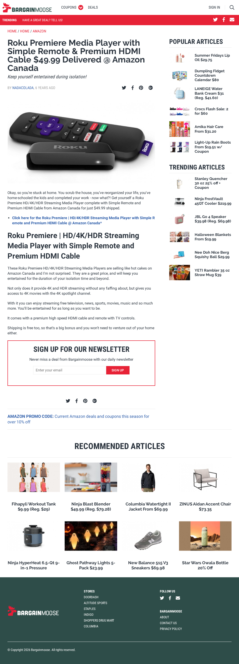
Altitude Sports (95, 603)
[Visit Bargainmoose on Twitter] (215, 20)
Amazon (39, 31)
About (164, 617)
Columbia (91, 626)
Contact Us (168, 623)
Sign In (214, 7)
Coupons (68, 7)
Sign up (118, 370)
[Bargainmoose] (27, 7)
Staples (89, 609)
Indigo (88, 614)
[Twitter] (124, 88)
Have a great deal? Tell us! (42, 20)
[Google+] (150, 88)
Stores (89, 591)
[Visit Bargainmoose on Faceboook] (223, 20)
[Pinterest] (141, 88)
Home (12, 31)
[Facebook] (132, 88)
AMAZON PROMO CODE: (31, 416)
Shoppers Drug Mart (99, 620)
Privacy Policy (171, 629)
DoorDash (91, 597)
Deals (93, 7)
